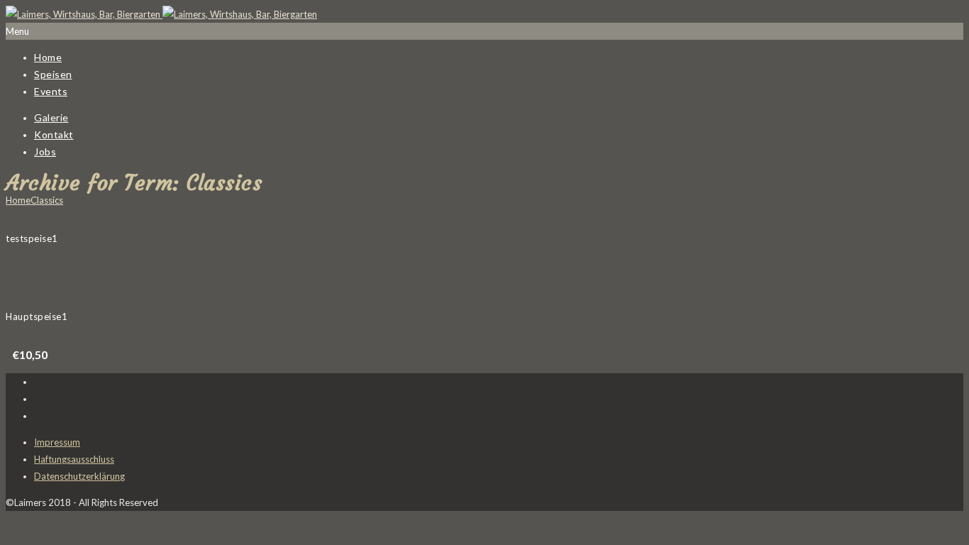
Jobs (45, 151)
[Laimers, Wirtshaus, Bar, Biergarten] (161, 14)
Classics (47, 200)
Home (48, 57)
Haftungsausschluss (74, 459)
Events (50, 91)
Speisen (53, 74)
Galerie (51, 117)
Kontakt (54, 134)
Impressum (57, 442)
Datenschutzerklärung (79, 476)
